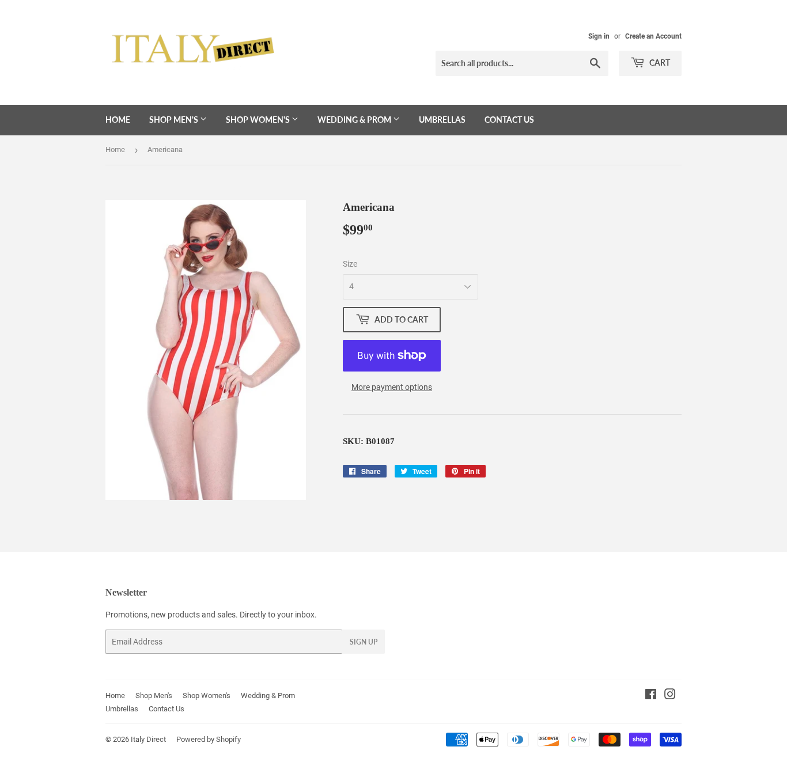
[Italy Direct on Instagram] (670, 695)
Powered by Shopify (208, 739)
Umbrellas (442, 119)
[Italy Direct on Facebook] (651, 695)
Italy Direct (148, 739)
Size (350, 263)
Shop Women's (259, 119)
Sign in (599, 36)
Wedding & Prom (355, 119)
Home (117, 119)
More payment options (391, 387)
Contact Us (509, 119)
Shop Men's (174, 119)
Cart (659, 62)
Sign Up (363, 642)
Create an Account (653, 36)
